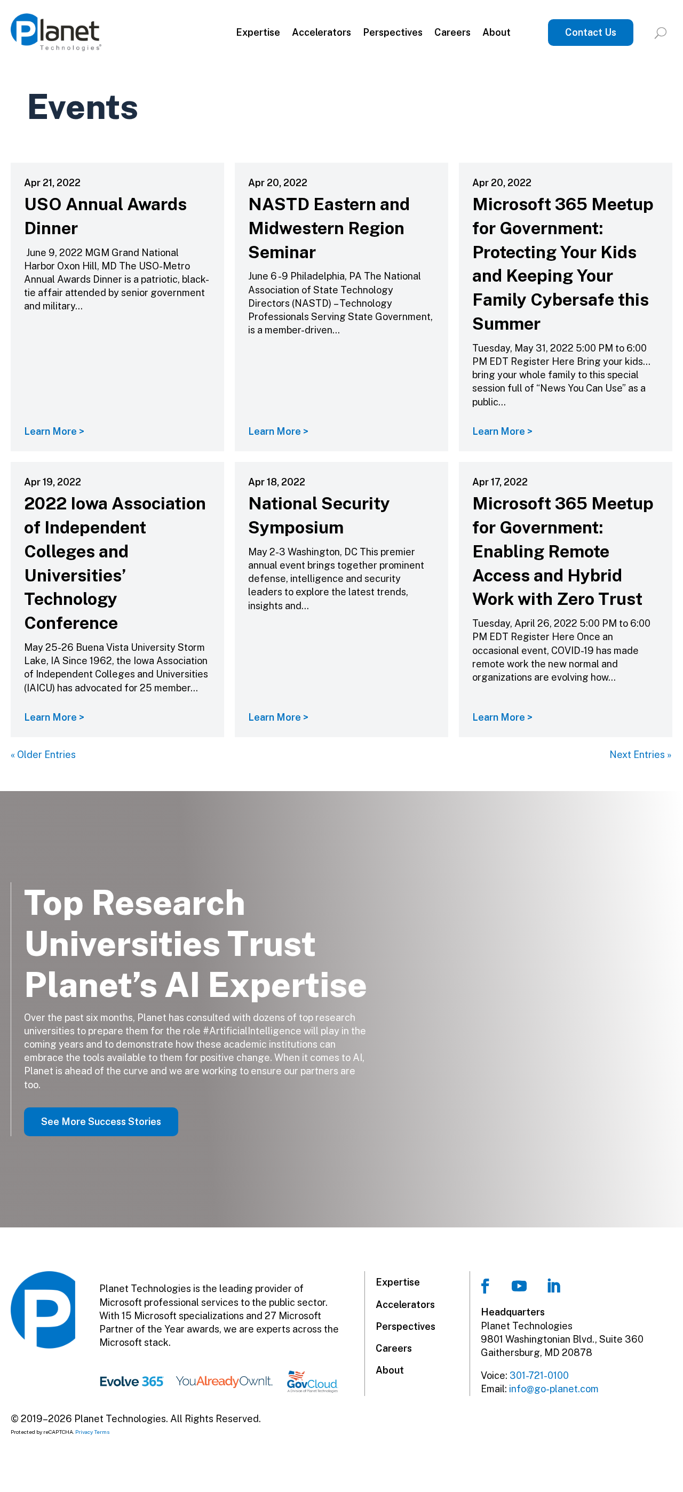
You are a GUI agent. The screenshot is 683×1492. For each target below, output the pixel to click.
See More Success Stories (101, 1121)
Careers (452, 32)
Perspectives (393, 32)
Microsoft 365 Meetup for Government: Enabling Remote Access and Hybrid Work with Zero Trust (563, 551)
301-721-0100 (539, 1375)
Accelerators (321, 32)
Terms (102, 1432)
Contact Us (590, 32)
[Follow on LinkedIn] (553, 1286)
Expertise (258, 32)
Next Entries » (640, 754)
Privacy (84, 1432)
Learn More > (54, 431)
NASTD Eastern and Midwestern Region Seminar (329, 228)
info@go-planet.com (554, 1388)
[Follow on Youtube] (519, 1286)
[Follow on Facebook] (485, 1286)
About (496, 32)
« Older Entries (43, 754)
